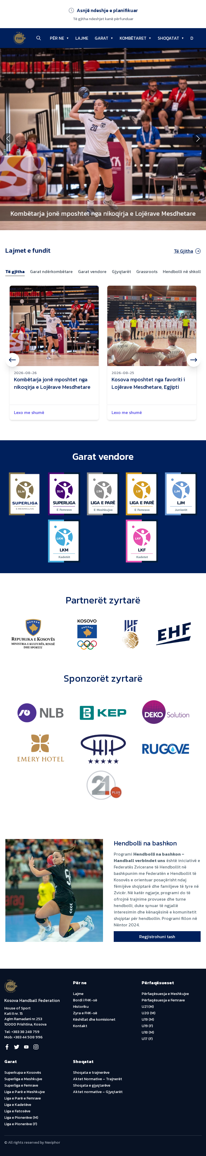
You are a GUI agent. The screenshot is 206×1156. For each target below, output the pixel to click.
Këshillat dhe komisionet (94, 1019)
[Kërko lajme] (38, 38)
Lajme (78, 994)
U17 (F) (147, 1039)
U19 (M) (148, 1019)
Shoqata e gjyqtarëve (91, 1085)
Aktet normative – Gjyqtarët (98, 1092)
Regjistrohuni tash (157, 936)
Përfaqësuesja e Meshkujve (165, 994)
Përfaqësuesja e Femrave (163, 1000)
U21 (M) (148, 1006)
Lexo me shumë (29, 412)
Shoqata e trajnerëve (91, 1072)
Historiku (81, 1006)
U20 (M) (148, 1013)
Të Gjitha (183, 251)
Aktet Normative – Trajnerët (97, 1079)
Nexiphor (52, 1142)
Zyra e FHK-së (85, 1013)
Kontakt (80, 1026)
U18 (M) (148, 1032)
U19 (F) (147, 1026)
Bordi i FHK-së (85, 1000)
